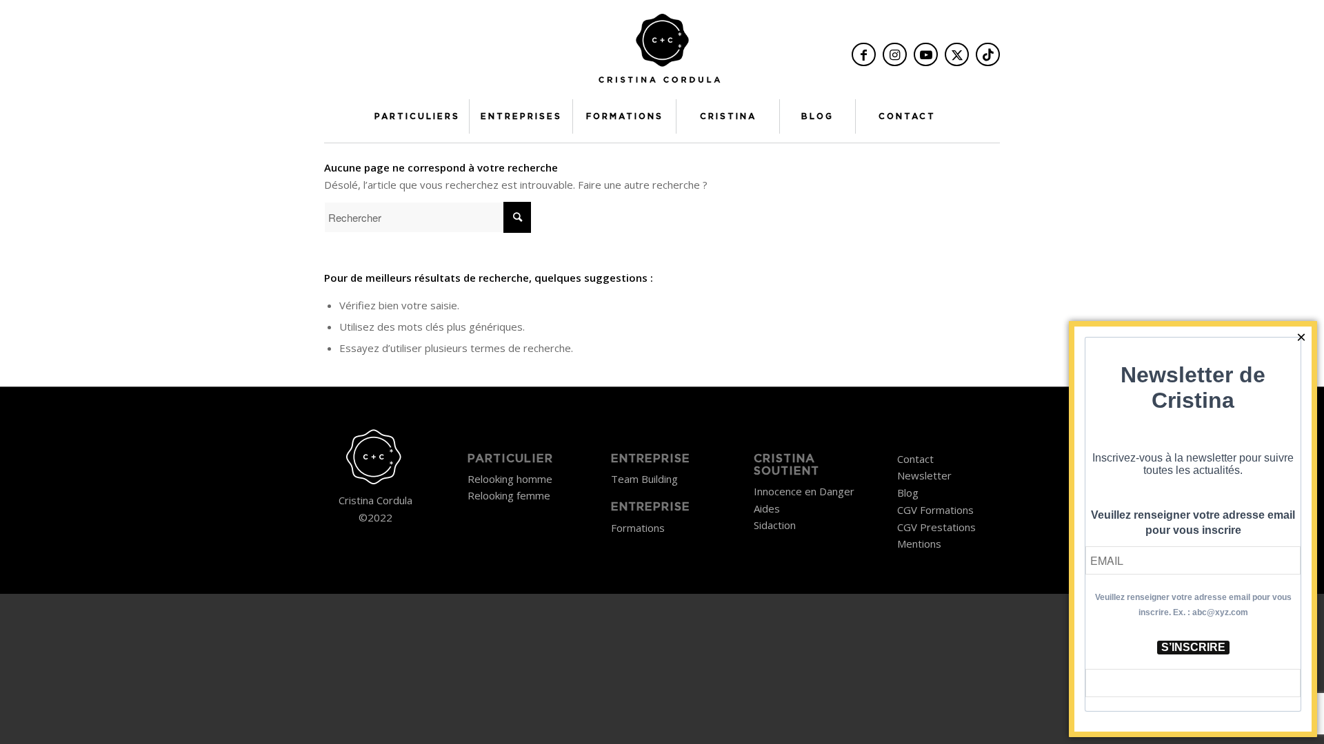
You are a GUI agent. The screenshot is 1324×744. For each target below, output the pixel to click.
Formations (638, 528)
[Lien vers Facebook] (864, 54)
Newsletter (924, 475)
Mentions (919, 543)
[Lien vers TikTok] (988, 54)
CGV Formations (935, 510)
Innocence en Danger (804, 491)
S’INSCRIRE (1193, 647)
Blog (908, 492)
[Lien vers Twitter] (957, 54)
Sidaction (775, 525)
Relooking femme (509, 495)
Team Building (644, 479)
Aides (767, 508)
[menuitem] (417, 116)
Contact (915, 459)
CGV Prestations (936, 527)
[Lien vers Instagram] (895, 54)
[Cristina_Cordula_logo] (662, 53)
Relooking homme (510, 479)
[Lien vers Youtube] (926, 54)
